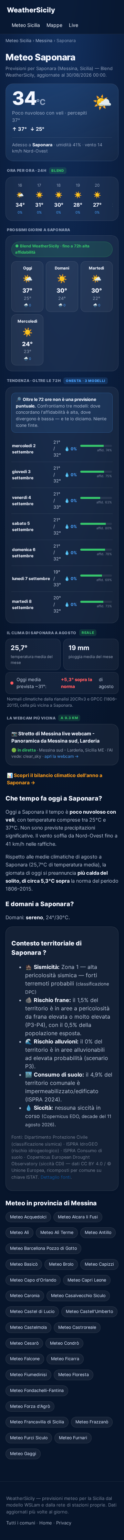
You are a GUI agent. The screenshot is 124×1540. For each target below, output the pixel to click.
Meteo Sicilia (26, 25)
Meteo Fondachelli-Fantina (37, 1390)
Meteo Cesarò (24, 1343)
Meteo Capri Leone (87, 1280)
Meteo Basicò (24, 1264)
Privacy (63, 1523)
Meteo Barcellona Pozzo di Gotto (43, 1248)
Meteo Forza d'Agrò (30, 1406)
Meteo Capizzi (99, 1264)
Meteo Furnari (73, 1437)
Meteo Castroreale (77, 1327)
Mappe (54, 25)
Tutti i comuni (20, 1523)
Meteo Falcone (25, 1358)
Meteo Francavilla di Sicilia (37, 1421)
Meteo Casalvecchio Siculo (78, 1295)
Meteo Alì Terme (56, 1232)
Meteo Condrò (64, 1343)
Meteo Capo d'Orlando (33, 1280)
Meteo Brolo (61, 1264)
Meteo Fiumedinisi (28, 1374)
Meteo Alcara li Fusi (78, 1216)
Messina (43, 40)
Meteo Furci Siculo (29, 1437)
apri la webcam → (61, 756)
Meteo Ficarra (65, 1358)
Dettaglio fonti (56, 1177)
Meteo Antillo (98, 1232)
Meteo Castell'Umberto (89, 1311)
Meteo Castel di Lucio (32, 1311)
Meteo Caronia (25, 1295)
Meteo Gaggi (23, 1453)
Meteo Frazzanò (91, 1421)
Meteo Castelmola (28, 1327)
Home (45, 1523)
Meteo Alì (19, 1232)
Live (73, 25)
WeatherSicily (31, 10)
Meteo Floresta (73, 1374)
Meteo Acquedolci (28, 1216)
